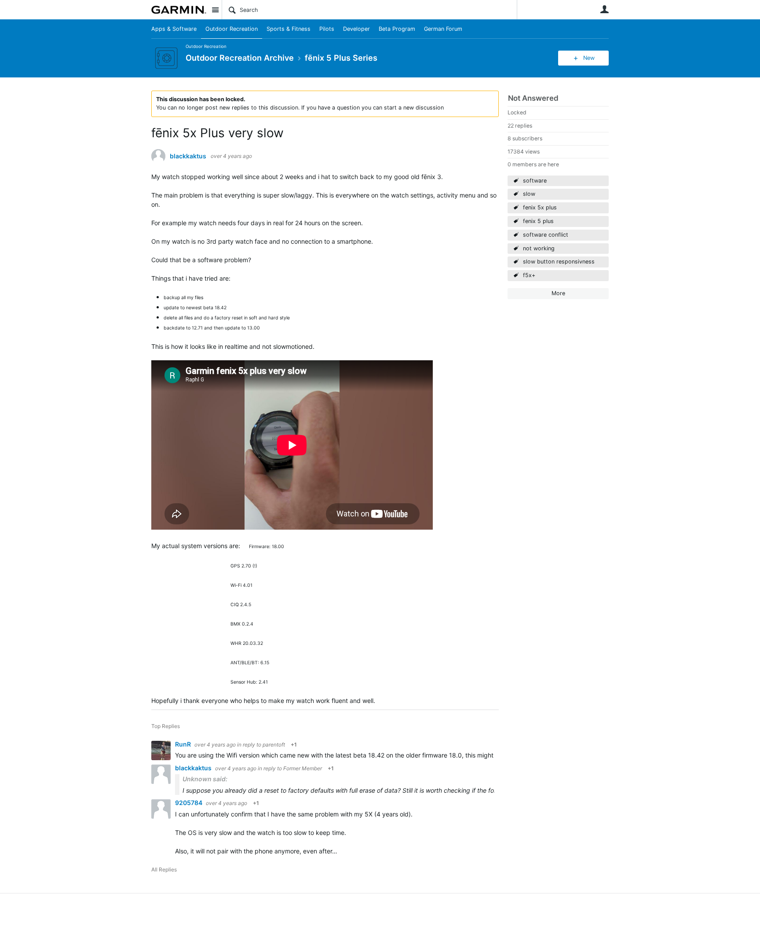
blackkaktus (188, 156)
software (535, 180)
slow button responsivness (559, 261)
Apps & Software (174, 29)
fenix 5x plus (540, 207)
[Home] (178, 10)
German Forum (443, 29)
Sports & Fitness (289, 29)
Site (215, 9)
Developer (356, 29)
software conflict (545, 234)
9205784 (189, 802)
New (589, 58)
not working (539, 248)
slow (529, 193)
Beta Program (397, 29)
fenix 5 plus (538, 221)
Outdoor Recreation (231, 29)
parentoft (274, 744)
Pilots (326, 29)
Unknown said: (205, 779)
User (604, 9)
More (558, 293)
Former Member (302, 768)
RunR (183, 744)
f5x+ (529, 275)
